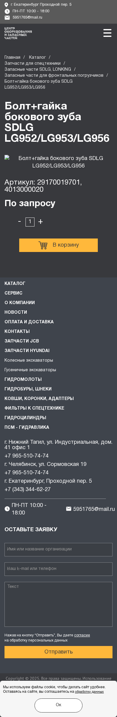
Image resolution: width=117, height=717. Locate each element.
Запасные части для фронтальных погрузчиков (54, 76)
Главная (12, 58)
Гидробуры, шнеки (28, 389)
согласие (82, 635)
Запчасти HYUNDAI (27, 351)
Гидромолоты (23, 380)
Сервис (13, 293)
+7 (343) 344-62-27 (27, 489)
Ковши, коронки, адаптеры (39, 399)
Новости (15, 313)
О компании (19, 303)
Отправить (58, 652)
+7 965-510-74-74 (26, 456)
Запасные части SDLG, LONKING (37, 70)
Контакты (17, 332)
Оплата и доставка (29, 322)
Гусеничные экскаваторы (30, 370)
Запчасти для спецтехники (32, 64)
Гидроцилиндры (25, 418)
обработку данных (89, 691)
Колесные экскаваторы (28, 361)
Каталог (37, 58)
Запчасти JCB (21, 341)
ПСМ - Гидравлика (26, 428)
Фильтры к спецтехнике (34, 408)
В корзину (66, 245)
